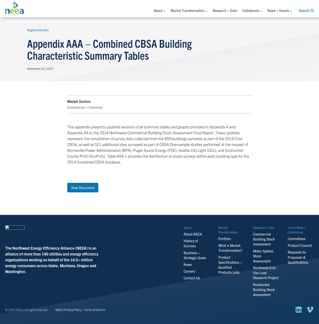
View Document (82, 187)
